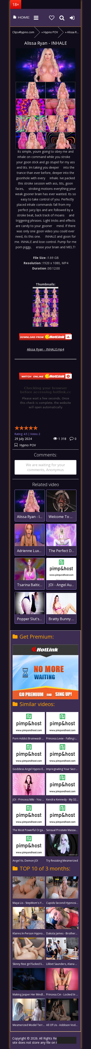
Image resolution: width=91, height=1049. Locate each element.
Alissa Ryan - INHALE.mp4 (45, 349)
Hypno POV (27, 445)
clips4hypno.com (21, 18)
